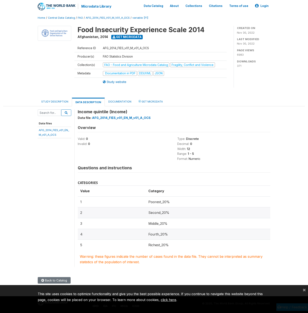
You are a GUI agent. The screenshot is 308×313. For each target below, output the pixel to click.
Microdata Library (96, 6)
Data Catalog (153, 6)
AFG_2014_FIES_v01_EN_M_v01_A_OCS (121, 118)
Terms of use (238, 6)
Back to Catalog (55, 280)
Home (41, 17)
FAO (80, 17)
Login (264, 6)
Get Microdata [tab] (152, 101)
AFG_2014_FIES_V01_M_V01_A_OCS (108, 17)
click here (168, 300)
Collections (193, 6)
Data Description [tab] (88, 102)
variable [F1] (140, 17)
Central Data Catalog (61, 17)
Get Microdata (128, 37)
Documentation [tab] (119, 101)
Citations (216, 6)
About (174, 6)
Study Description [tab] (54, 101)
